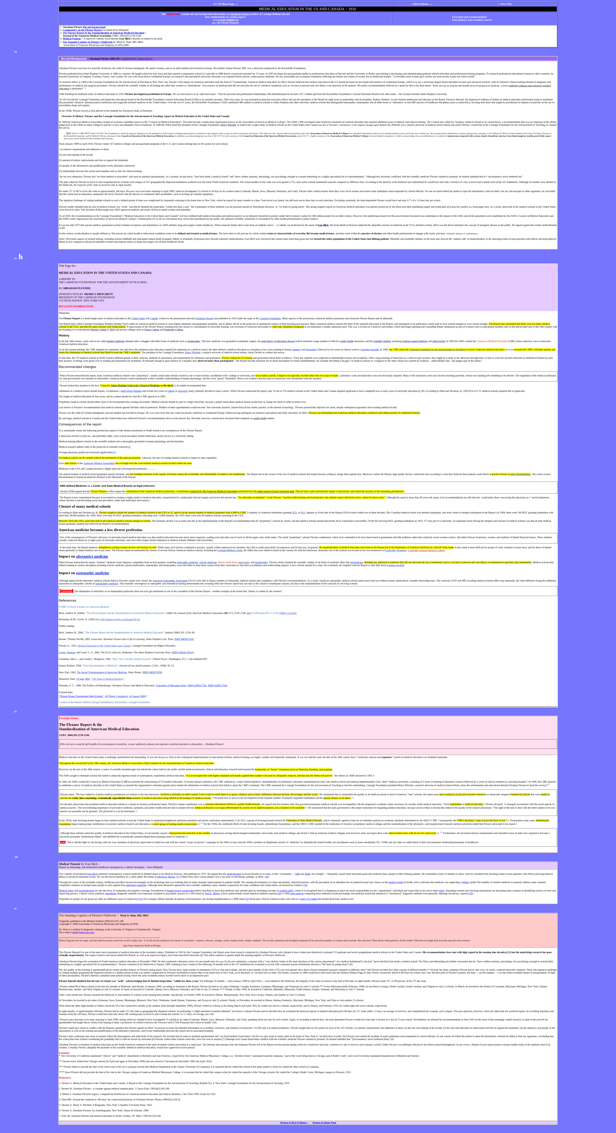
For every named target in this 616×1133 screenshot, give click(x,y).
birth (297, 874)
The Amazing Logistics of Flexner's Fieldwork (88, 42)
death (307, 874)
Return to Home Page (324, 1122)
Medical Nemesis (72, 38)
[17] (178, 876)
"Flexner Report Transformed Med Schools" (81, 696)
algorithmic (111, 893)
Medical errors (66, 890)
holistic (465, 882)
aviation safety (286, 890)
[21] (141, 899)
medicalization (234, 874)
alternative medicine (136, 885)
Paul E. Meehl (212, 893)
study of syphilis (308, 899)
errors (442, 890)
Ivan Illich (92, 874)
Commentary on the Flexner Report (82, 30)
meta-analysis (297, 893)
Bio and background (94, 27)
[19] (305, 885)
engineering (188, 890)
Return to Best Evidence (294, 1122)
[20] (279, 893)
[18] (267, 876)
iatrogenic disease (166, 876)
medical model (396, 882)
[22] (247, 899)
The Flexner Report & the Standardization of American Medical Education (103, 32)
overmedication (86, 890)
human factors (174, 890)
